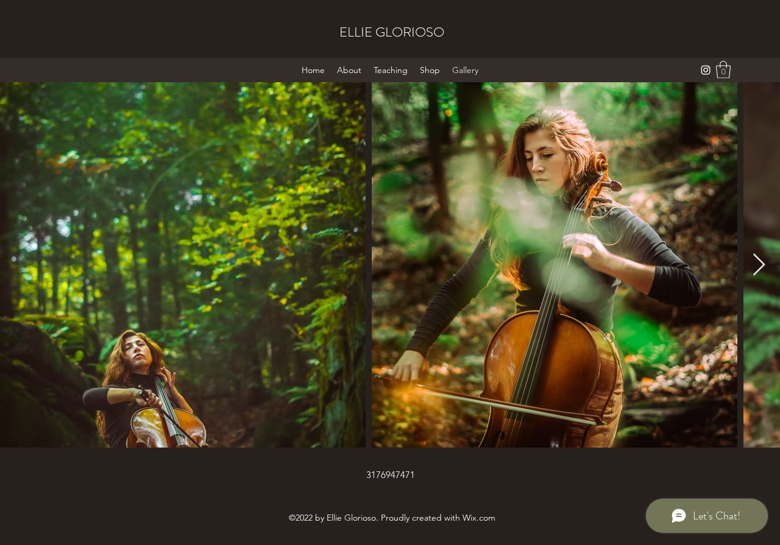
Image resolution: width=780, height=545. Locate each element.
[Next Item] (759, 265)
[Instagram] (706, 70)
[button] (723, 70)
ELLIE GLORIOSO (391, 32)
